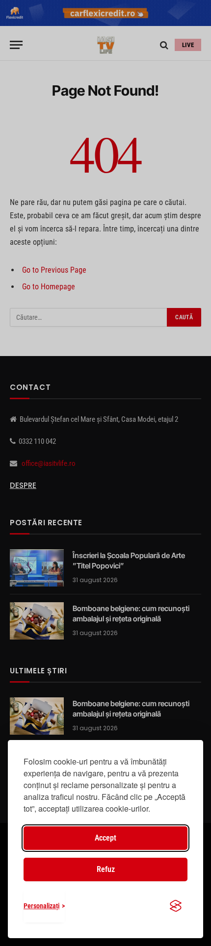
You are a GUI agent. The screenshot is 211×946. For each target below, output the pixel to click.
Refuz (106, 869)
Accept (105, 838)
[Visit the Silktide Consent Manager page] (175, 906)
